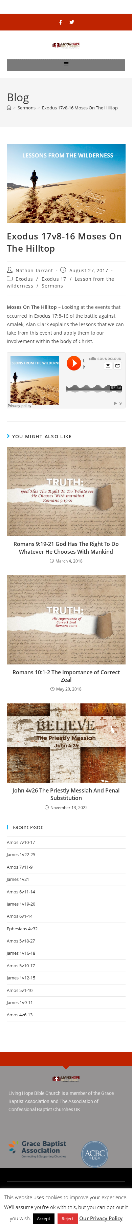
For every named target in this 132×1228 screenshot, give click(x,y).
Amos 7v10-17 (21, 842)
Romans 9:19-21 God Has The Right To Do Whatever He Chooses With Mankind (66, 547)
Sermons (52, 285)
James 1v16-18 (21, 953)
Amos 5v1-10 (19, 990)
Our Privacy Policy (101, 1218)
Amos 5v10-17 (21, 965)
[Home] (9, 108)
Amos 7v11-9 (19, 867)
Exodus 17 (54, 279)
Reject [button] (68, 1218)
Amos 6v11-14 (21, 892)
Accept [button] (43, 1218)
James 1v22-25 (21, 854)
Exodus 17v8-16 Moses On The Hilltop (80, 108)
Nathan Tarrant (34, 270)
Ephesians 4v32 (22, 929)
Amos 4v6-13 (19, 1015)
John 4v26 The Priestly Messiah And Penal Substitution (66, 794)
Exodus (24, 279)
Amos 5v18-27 (21, 941)
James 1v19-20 (21, 904)
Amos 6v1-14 (19, 916)
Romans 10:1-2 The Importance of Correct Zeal (66, 676)
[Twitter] (71, 22)
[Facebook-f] (60, 22)
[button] (66, 63)
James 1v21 (18, 879)
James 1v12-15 (21, 978)
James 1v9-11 (20, 1002)
